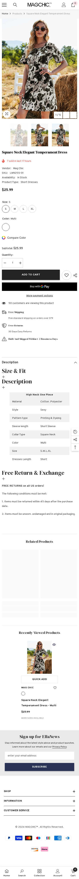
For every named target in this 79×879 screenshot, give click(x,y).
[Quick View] (54, 644)
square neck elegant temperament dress (39, 703)
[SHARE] (74, 275)
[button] (66, 115)
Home (5, 13)
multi (23, 694)
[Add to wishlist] (66, 275)
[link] (20, 608)
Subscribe (39, 767)
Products (17, 13)
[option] (39, 69)
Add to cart (31, 274)
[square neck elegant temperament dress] (39, 657)
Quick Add (39, 679)
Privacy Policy (59, 746)
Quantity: (7, 255)
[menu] (4, 4)
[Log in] (64, 5)
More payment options (39, 295)
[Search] (15, 4)
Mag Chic (18, 168)
